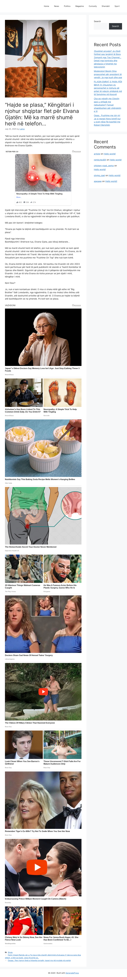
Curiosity (93, 6)
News (56, 6)
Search (97, 21)
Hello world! (110, 154)
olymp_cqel (99, 175)
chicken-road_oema (104, 165)
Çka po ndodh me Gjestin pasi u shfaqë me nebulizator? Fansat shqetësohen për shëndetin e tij (107, 105)
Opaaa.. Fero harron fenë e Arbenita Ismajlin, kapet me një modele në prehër (39, 960)
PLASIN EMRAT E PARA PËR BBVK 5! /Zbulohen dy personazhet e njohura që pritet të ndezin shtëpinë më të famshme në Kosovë (108, 88)
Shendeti (106, 6)
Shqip (10, 952)
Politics (67, 6)
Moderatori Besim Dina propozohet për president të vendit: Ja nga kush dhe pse (108, 74)
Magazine (79, 6)
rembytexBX (100, 160)
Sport (117, 6)
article (97, 154)
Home (46, 6)
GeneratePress (72, 973)
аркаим (98, 181)
